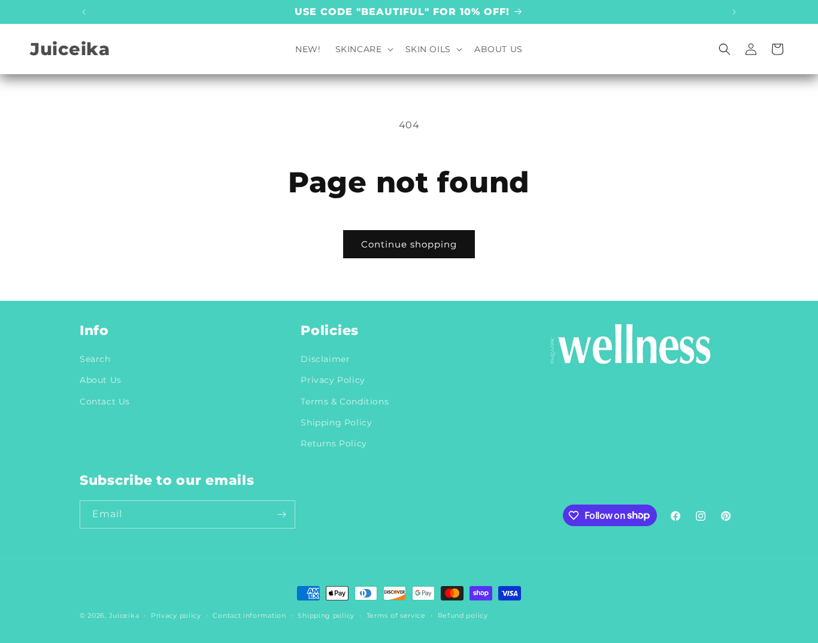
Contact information (249, 615)
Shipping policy (326, 615)
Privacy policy (176, 615)
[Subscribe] (281, 514)
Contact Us (105, 401)
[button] (363, 49)
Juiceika (124, 615)
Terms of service (396, 615)
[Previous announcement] (84, 12)
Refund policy (463, 615)
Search (95, 359)
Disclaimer (325, 359)
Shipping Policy (336, 421)
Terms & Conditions (345, 401)
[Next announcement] (734, 12)
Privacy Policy (333, 380)
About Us (101, 380)
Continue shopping (409, 244)
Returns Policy (333, 442)
